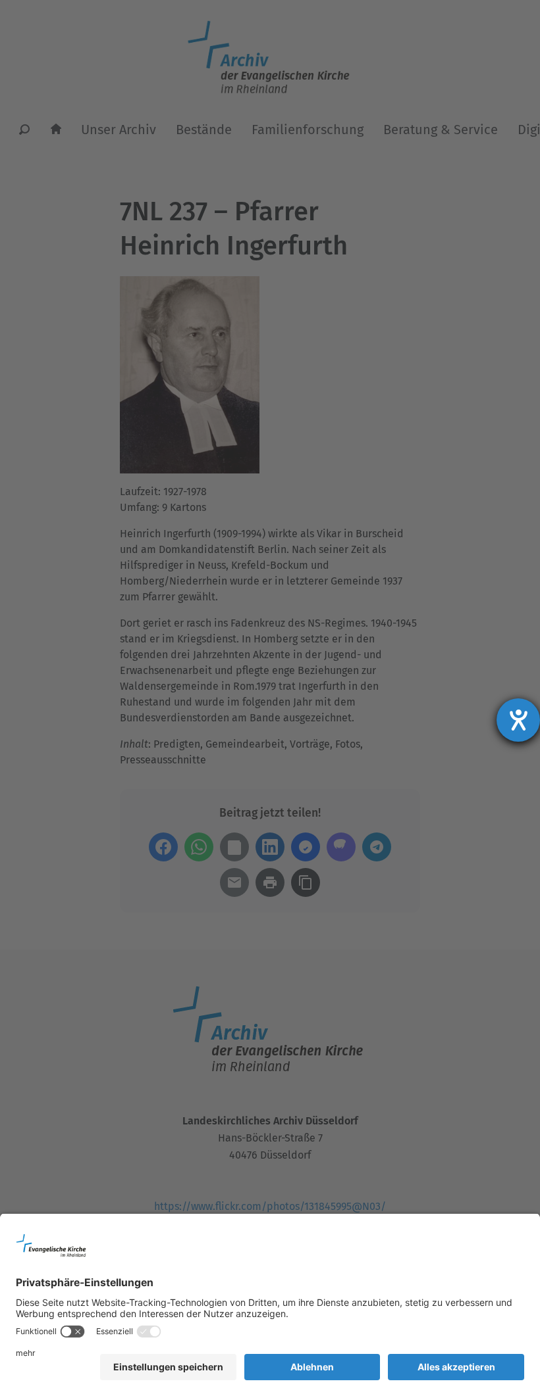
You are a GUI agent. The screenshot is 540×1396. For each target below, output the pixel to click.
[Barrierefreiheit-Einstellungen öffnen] (518, 720)
